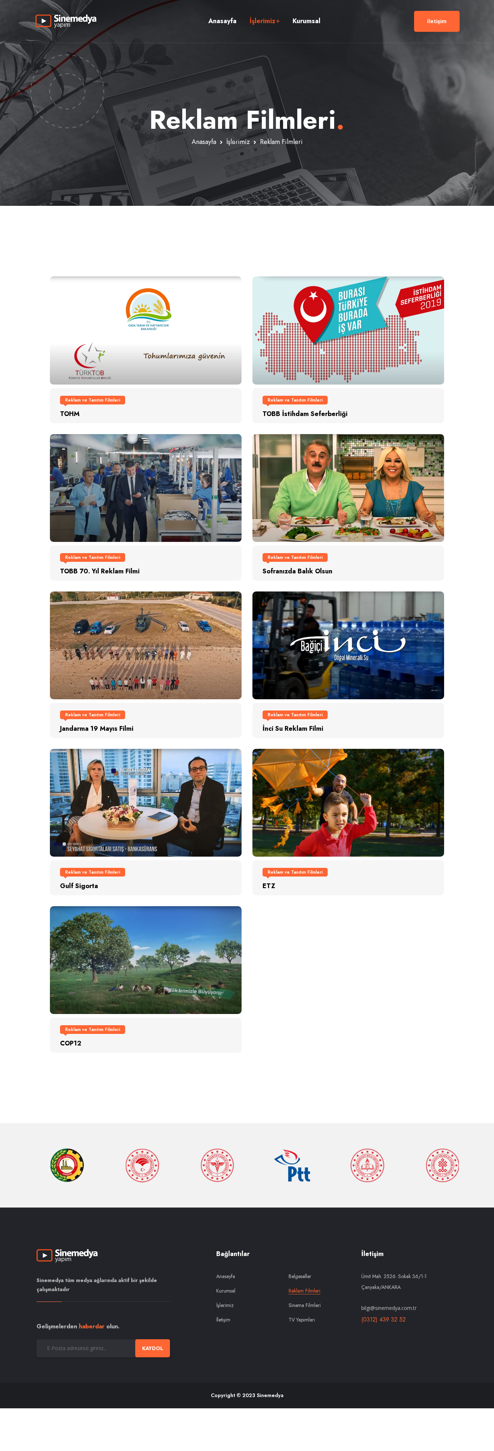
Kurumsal (306, 21)
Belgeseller (300, 1276)
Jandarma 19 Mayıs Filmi (96, 728)
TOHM (70, 414)
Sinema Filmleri (305, 1305)
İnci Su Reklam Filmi (293, 728)
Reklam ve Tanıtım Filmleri (92, 400)
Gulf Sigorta (79, 886)
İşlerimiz (262, 21)
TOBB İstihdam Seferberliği (305, 414)
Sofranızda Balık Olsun (297, 571)
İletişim (437, 21)
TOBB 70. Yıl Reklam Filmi (100, 571)
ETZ (269, 886)
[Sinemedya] (66, 21)
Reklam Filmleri (304, 1290)
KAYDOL (152, 1348)
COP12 (70, 1043)
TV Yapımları (302, 1319)
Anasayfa (222, 21)
